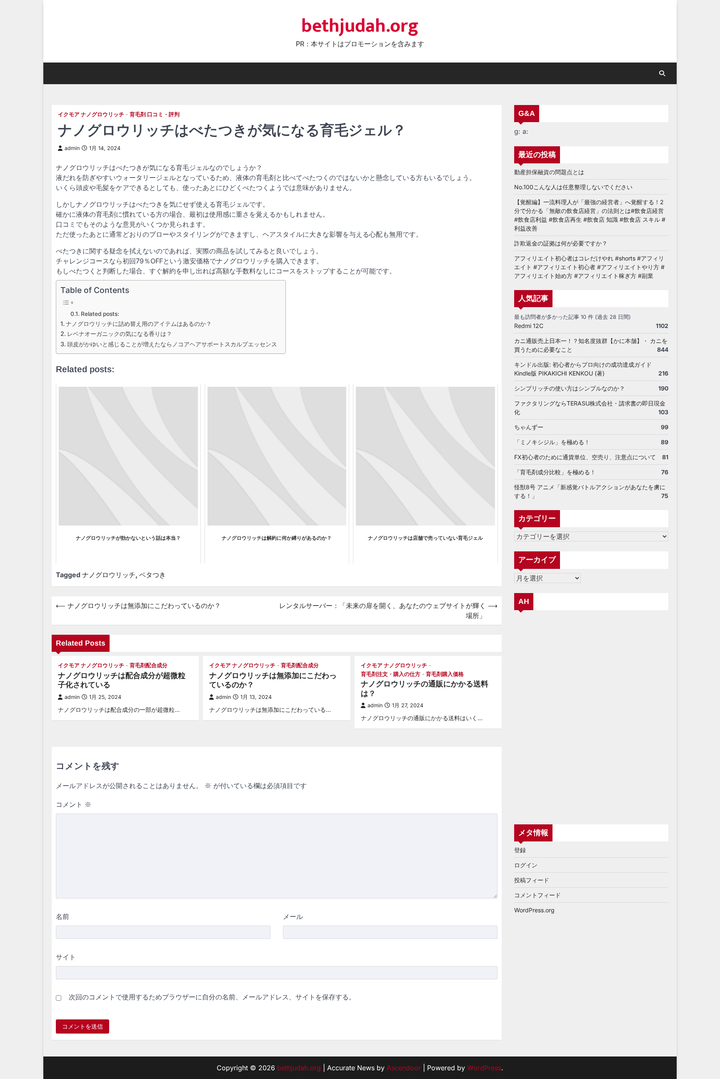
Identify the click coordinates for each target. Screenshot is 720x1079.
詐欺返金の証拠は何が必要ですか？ (561, 243)
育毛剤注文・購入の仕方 (390, 674)
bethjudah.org (360, 26)
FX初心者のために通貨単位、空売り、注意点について (585, 457)
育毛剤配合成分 (149, 665)
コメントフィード (537, 895)
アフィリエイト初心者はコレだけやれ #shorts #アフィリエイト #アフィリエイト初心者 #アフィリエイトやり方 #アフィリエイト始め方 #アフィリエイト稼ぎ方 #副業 (589, 267)
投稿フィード (531, 880)
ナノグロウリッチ (108, 575)
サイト (66, 957)
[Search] (662, 73)
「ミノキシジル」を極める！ (552, 442)
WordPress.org (534, 910)
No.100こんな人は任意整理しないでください (573, 186)
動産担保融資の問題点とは (549, 171)
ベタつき (152, 575)
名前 (62, 916)
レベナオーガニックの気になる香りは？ (119, 333)
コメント (73, 804)
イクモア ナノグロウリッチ (91, 114)
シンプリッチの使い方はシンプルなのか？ (569, 388)
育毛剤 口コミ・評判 (155, 114)
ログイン (526, 865)
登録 (520, 850)
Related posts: (100, 313)
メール (293, 916)
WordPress (484, 1068)
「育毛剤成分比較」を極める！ (555, 472)
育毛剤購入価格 (445, 674)
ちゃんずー (528, 427)
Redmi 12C (528, 325)
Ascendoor (404, 1068)
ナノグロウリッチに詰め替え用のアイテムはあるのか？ (139, 323)
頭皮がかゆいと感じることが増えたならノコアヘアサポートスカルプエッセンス (172, 344)
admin (72, 148)
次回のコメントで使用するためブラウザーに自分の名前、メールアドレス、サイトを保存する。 (212, 997)
